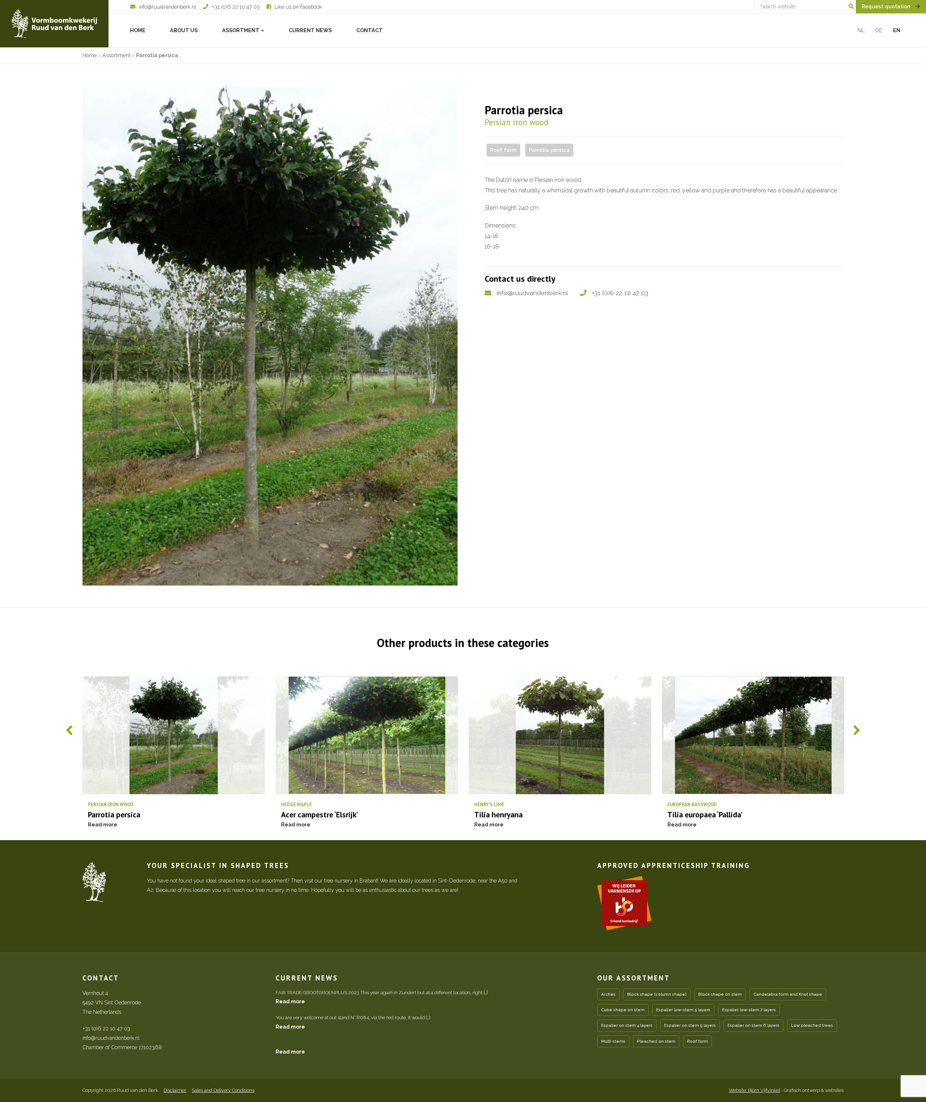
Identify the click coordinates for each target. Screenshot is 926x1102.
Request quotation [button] (887, 6)
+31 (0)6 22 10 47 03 (620, 293)
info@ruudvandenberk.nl (532, 293)
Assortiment (116, 55)
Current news (310, 30)
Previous (69, 730)
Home (137, 30)
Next (856, 730)
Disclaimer (174, 1090)
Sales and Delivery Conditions (223, 1090)
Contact (369, 30)
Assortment (241, 30)
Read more (290, 1001)
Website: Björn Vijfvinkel (754, 1090)
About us (183, 30)
